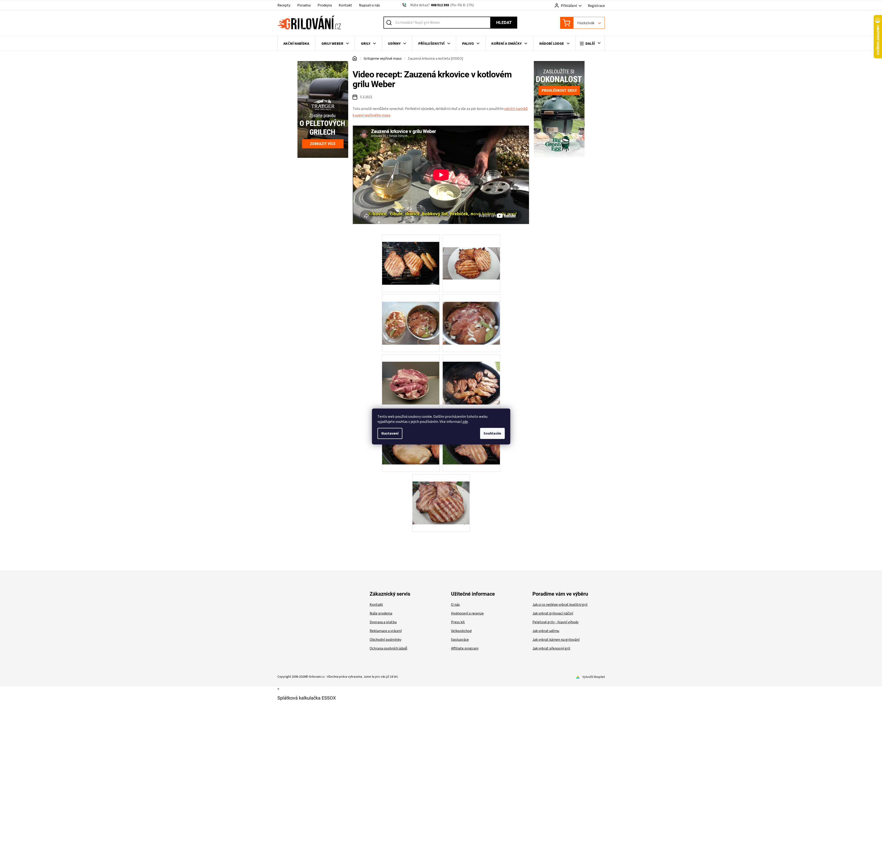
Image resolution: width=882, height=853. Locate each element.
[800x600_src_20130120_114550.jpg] (410, 256)
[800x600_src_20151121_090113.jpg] (471, 315)
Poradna (304, 5)
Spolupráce (460, 639)
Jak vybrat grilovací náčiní (552, 613)
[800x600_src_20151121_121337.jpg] (410, 375)
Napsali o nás (369, 5)
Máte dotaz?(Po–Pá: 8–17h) (442, 5)
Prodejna (325, 5)
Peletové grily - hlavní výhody (555, 622)
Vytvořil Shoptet (593, 677)
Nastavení (389, 433)
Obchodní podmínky (385, 639)
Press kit (458, 622)
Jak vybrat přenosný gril (551, 648)
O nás (455, 604)
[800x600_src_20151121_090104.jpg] (410, 315)
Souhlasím (492, 433)
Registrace (596, 5)
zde (465, 421)
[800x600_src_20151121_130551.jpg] (471, 375)
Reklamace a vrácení (386, 630)
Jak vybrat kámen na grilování (555, 639)
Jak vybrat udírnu (545, 630)
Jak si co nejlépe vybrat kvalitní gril (560, 604)
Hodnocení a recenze (467, 613)
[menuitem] (296, 43)
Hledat (504, 22)
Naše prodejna (381, 613)
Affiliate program (464, 648)
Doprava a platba (383, 622)
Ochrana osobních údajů (388, 648)
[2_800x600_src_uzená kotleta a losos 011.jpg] (441, 495)
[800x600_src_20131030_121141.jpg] (471, 250)
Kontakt (345, 5)
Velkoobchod (461, 630)
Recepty (283, 5)
